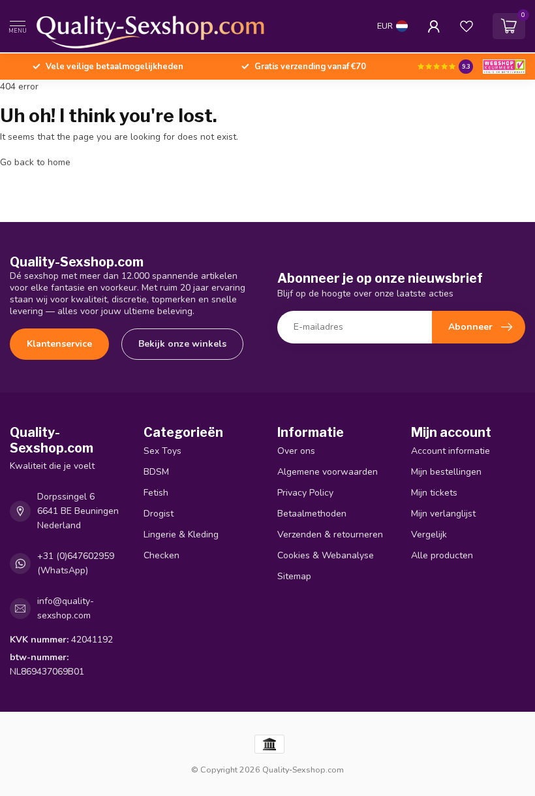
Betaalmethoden (311, 513)
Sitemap (294, 576)
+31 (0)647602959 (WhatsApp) (75, 563)
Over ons (296, 451)
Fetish (156, 492)
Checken (161, 555)
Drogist (159, 513)
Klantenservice (59, 344)
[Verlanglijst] (466, 26)
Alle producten (442, 555)
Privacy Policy (305, 492)
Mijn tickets (434, 492)
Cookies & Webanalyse (325, 555)
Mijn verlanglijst (443, 513)
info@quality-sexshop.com (65, 608)
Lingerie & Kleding (181, 534)
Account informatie (450, 451)
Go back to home (35, 162)
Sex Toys (162, 451)
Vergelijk (429, 534)
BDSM (156, 472)
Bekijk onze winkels (182, 344)
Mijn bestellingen (446, 472)
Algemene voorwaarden (327, 472)
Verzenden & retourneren (330, 534)
